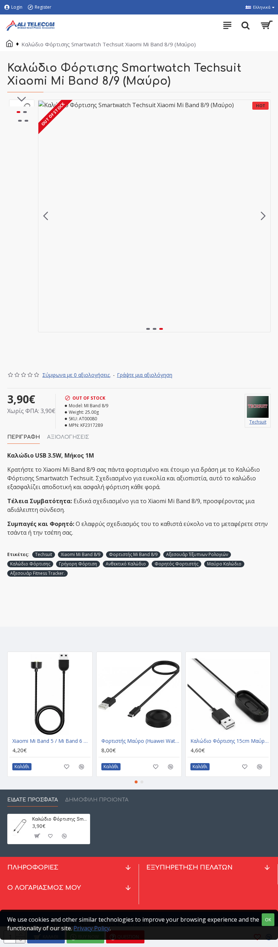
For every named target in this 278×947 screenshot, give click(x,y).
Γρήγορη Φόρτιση (78, 564)
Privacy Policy (91, 928)
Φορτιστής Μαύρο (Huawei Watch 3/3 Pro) (140, 741)
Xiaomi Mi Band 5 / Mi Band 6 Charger (51, 741)
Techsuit (43, 554)
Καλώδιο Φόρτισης (30, 564)
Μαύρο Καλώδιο (224, 564)
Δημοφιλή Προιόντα (97, 800)
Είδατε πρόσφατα (32, 800)
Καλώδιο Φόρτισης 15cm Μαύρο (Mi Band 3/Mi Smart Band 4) (229, 741)
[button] (45, 216)
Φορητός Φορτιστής (176, 564)
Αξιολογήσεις (68, 437)
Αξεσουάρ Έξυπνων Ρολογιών (197, 554)
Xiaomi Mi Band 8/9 (80, 554)
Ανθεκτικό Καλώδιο (126, 564)
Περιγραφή (23, 437)
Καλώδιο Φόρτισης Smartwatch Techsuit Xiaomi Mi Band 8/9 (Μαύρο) (59, 819)
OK (268, 920)
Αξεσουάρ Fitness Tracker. (37, 573)
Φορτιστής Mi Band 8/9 (133, 554)
